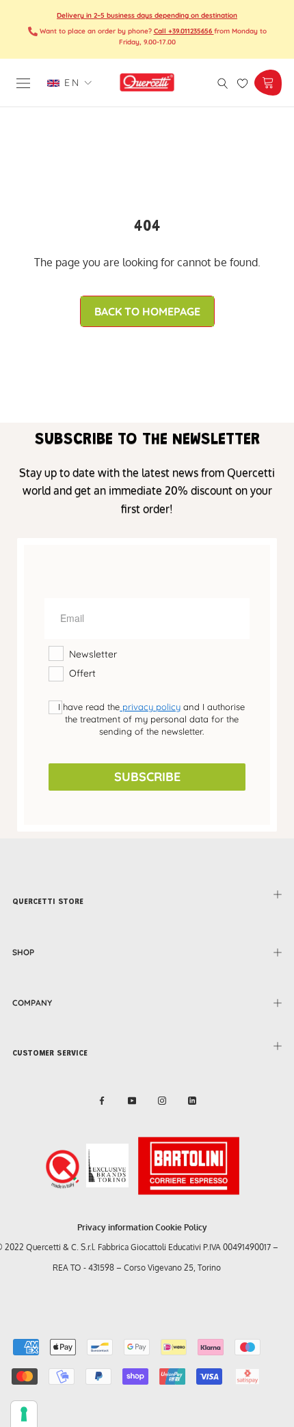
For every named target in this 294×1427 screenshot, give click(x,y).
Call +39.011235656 (184, 31)
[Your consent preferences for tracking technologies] (24, 1414)
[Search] (222, 82)
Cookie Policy (181, 1227)
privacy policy (150, 706)
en (69, 82)
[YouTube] (132, 1100)
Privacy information (115, 1227)
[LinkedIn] (192, 1100)
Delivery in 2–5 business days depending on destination (147, 15)
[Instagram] (162, 1100)
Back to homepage (147, 311)
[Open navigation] (23, 82)
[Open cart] (267, 82)
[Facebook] (102, 1100)
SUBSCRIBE (147, 777)
